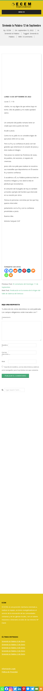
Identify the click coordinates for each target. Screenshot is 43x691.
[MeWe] (29, 271)
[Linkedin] (20, 271)
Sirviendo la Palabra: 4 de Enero (13, 648)
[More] (11, 275)
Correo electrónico (5, 354)
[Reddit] (15, 271)
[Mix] (33, 271)
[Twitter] (11, 271)
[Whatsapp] (6, 275)
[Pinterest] (24, 271)
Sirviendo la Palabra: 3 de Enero (13, 651)
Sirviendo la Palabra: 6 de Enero (13, 641)
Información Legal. (9, 669)
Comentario (5, 318)
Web (3, 361)
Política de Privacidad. (10, 672)
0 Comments (27, 37)
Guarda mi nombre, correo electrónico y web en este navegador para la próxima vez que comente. (20, 368)
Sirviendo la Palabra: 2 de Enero (13, 654)
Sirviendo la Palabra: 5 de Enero (13, 644)
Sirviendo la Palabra (12, 33)
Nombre (5, 346)
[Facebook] (6, 271)
